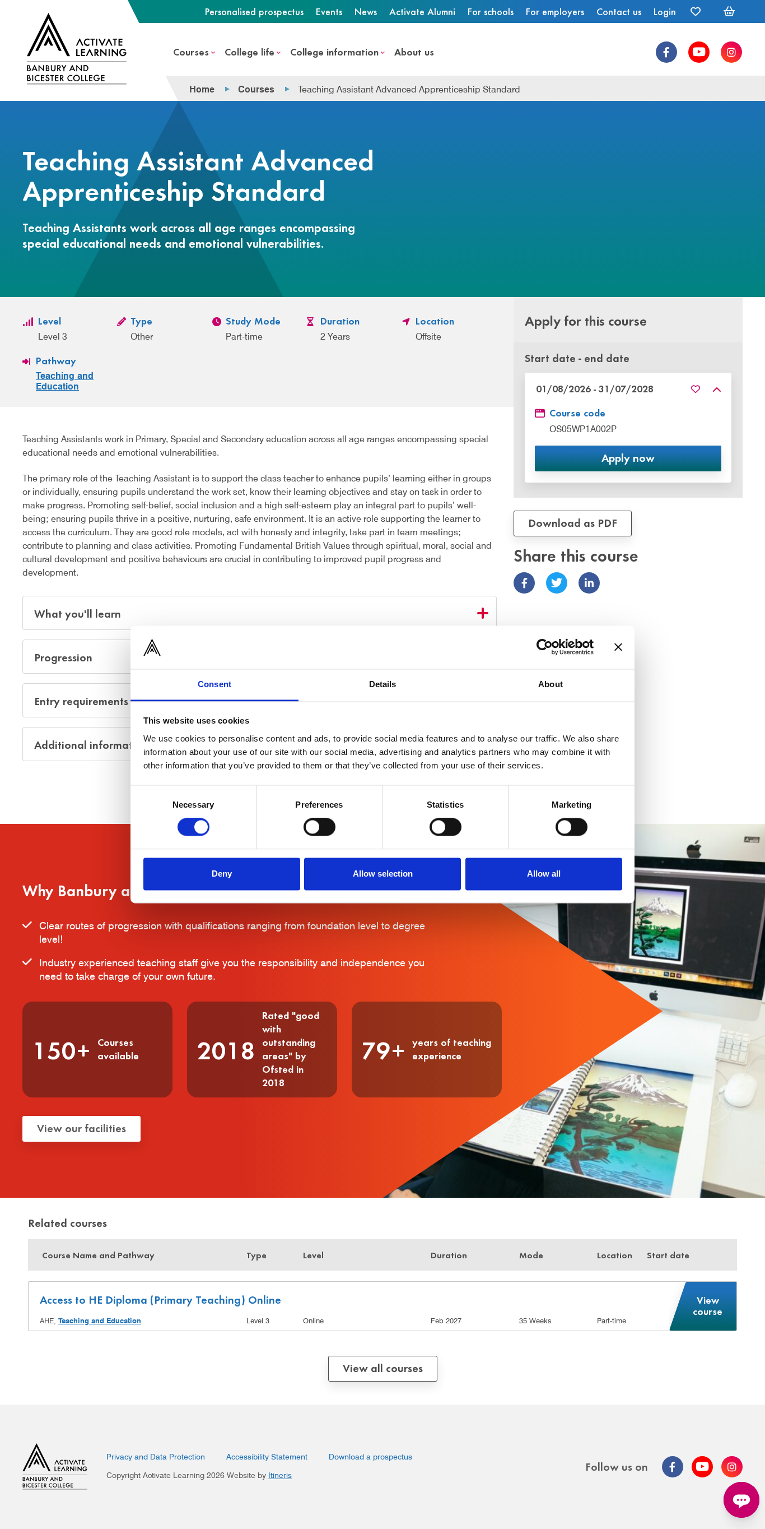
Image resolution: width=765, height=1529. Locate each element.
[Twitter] (556, 583)
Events (329, 11)
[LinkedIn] (589, 583)
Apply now (628, 457)
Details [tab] (383, 684)
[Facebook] (666, 52)
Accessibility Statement (266, 1456)
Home (201, 89)
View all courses (383, 1367)
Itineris (280, 1475)
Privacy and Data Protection (155, 1456)
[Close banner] (618, 647)
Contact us (618, 11)
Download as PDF (572, 522)
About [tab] (550, 684)
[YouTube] (699, 52)
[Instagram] (731, 52)
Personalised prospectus (254, 11)
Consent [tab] (214, 684)
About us (414, 51)
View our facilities (81, 1127)
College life (249, 51)
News (365, 11)
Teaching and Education (65, 381)
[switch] (319, 827)
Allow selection (383, 873)
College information (334, 51)
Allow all (544, 873)
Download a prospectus (370, 1456)
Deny (222, 873)
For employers (555, 11)
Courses (191, 51)
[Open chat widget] (741, 1500)
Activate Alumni (422, 11)
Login (665, 11)
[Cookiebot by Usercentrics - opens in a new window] (545, 647)
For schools (491, 11)
